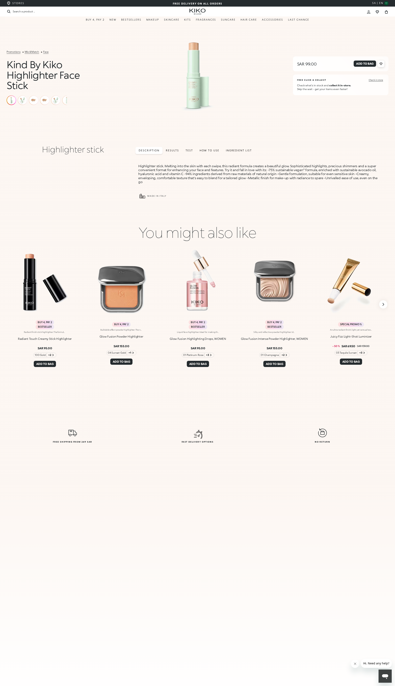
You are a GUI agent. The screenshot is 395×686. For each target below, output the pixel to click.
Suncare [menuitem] (228, 19)
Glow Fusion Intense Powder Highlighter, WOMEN (274, 338)
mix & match (32, 51)
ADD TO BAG (366, 674)
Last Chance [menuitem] (298, 19)
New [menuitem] (112, 19)
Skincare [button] (171, 19)
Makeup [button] (152, 19)
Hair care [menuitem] (248, 19)
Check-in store (376, 80)
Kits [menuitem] (187, 19)
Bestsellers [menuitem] (131, 19)
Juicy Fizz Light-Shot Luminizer (351, 336)
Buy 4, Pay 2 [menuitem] (95, 19)
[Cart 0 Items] (386, 11)
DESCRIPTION (149, 150)
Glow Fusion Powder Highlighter (121, 336)
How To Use (209, 150)
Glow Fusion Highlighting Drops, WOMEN (198, 338)
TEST (189, 150)
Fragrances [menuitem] (206, 19)
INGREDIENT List (239, 150)
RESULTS (172, 150)
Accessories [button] (272, 19)
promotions (14, 51)
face (46, 51)
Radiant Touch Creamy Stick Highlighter (45, 338)
